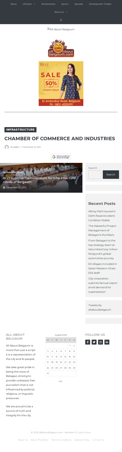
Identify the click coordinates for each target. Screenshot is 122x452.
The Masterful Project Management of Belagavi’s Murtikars (102, 230)
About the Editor (39, 440)
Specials (78, 4)
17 (48, 362)
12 (56, 356)
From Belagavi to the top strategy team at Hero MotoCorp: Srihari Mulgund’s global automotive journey (102, 249)
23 (74, 362)
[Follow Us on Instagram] (100, 342)
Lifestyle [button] (27, 4)
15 (70, 356)
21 (65, 362)
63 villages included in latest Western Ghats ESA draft (102, 268)
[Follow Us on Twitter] (94, 342)
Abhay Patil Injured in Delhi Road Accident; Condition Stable (102, 216)
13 (61, 356)
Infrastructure (48, 4)
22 (70, 362)
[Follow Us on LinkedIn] (106, 342)
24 (48, 368)
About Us (23, 440)
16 (74, 356)
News (14, 4)
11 (52, 356)
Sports (64, 4)
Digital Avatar (84, 432)
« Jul (60, 381)
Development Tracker (100, 4)
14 (65, 356)
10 (48, 356)
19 (57, 362)
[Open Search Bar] (61, 20)
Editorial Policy (82, 440)
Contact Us (98, 440)
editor (16, 147)
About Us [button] (59, 12)
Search (92, 167)
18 (52, 362)
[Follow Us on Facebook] (87, 342)
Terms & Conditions (61, 440)
